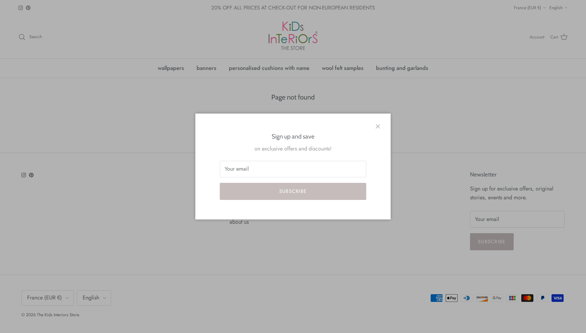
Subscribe (293, 191)
